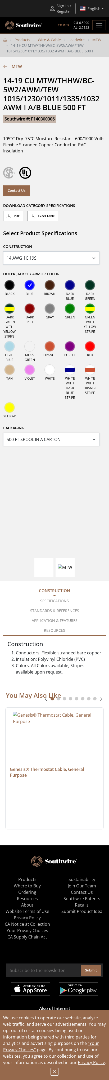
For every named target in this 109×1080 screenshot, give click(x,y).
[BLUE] (29, 285)
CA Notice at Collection (27, 924)
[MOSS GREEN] (29, 346)
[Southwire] (23, 25)
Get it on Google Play (78, 989)
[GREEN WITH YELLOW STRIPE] (90, 308)
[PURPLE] (69, 346)
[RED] (90, 346)
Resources (27, 899)
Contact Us (16, 190)
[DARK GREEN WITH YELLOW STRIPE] (9, 308)
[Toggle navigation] (99, 25)
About (27, 905)
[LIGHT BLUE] (9, 346)
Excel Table (46, 216)
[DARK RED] (29, 308)
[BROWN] (49, 285)
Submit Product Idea (81, 911)
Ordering (27, 892)
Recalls (82, 905)
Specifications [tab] (54, 600)
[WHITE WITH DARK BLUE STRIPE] (69, 369)
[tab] (52, 698)
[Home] (5, 40)
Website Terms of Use (27, 911)
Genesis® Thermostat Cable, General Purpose (47, 772)
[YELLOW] (9, 407)
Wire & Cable (49, 39)
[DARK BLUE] (69, 285)
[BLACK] (9, 285)
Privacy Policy (91, 1062)
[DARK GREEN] (90, 285)
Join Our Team (82, 886)
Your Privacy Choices (27, 930)
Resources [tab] (54, 630)
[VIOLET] (29, 369)
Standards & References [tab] (54, 610)
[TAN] (9, 369)
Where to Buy (27, 886)
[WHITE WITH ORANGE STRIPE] (90, 369)
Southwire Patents (81, 899)
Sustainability (82, 879)
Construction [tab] (54, 590)
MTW (96, 39)
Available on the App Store (30, 989)
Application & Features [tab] (55, 620)
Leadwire (77, 39)
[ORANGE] (49, 346)
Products (22, 39)
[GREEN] (69, 308)
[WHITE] (49, 369)
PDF (16, 216)
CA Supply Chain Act (27, 937)
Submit (91, 970)
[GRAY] (49, 308)
